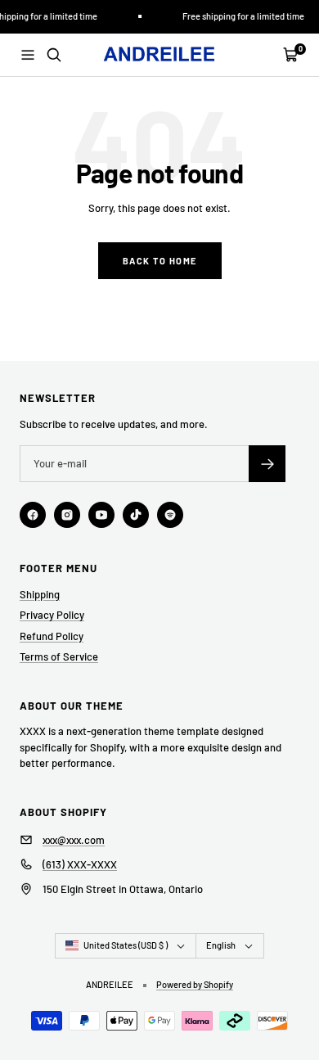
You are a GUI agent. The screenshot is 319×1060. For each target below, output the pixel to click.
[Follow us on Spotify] (170, 515)
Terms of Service (59, 656)
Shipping (40, 594)
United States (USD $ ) (125, 945)
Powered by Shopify (194, 984)
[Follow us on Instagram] (67, 515)
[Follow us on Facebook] (33, 515)
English (221, 945)
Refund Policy (51, 636)
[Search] (54, 55)
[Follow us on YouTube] (101, 515)
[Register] (267, 463)
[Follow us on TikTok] (136, 515)
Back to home (160, 260)
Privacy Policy (52, 614)
